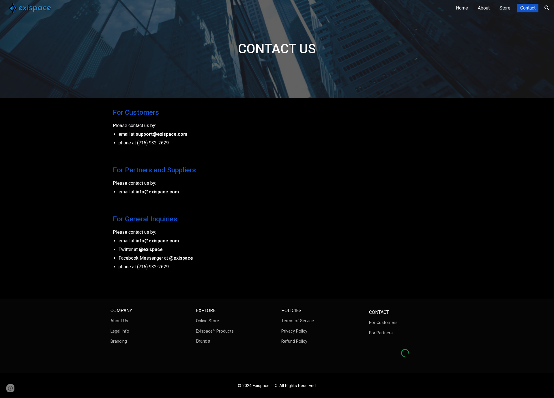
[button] (547, 8)
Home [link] (462, 8)
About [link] (484, 8)
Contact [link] (528, 8)
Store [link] (504, 8)
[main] (277, 49)
